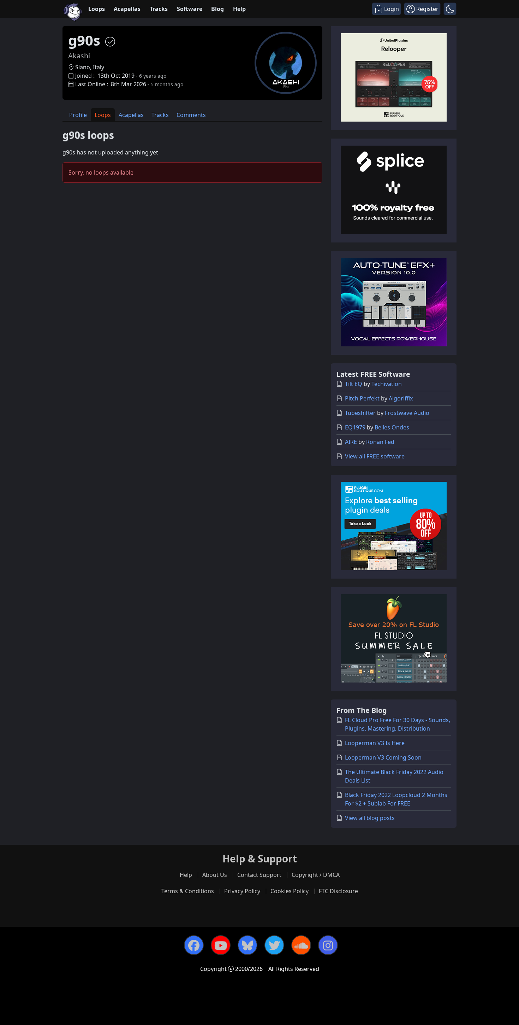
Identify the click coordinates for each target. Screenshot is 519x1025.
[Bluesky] (247, 945)
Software (189, 9)
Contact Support (259, 875)
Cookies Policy (289, 891)
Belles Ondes (392, 427)
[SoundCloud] (301, 945)
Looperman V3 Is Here (375, 743)
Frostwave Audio (407, 413)
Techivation (386, 384)
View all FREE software (375, 456)
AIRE (351, 442)
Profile (78, 115)
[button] (450, 8)
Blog (217, 9)
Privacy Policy (242, 891)
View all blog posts (370, 818)
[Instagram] (328, 945)
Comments (191, 115)
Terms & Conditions (187, 891)
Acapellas (127, 9)
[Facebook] (194, 945)
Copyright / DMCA (316, 875)
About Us (214, 875)
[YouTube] (221, 945)
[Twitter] (274, 945)
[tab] (78, 114)
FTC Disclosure (338, 891)
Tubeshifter (360, 413)
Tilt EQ (353, 384)
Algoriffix (401, 398)
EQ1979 (355, 427)
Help (239, 9)
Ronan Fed (380, 442)
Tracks (159, 9)
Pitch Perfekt (362, 398)
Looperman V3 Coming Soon (383, 757)
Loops (96, 9)
